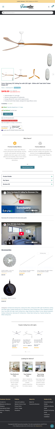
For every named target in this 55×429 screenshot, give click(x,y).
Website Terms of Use (20, 404)
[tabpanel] (16, 338)
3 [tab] (28, 351)
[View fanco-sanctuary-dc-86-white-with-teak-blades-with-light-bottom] (34, 74)
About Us (31, 402)
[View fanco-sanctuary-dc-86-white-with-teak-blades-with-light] (7, 74)
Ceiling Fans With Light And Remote (40, 307)
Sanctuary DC (13, 87)
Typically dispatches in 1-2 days (15, 107)
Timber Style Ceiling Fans (33, 313)
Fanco (3, 87)
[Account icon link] (48, 6)
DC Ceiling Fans (25, 309)
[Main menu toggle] (3, 6)
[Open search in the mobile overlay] (27, 12)
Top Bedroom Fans (14, 375)
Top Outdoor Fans (27, 375)
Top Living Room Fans (40, 375)
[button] (3, 151)
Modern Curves (39, 311)
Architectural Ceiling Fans (14, 307)
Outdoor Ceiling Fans (6, 313)
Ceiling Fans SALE (25, 307)
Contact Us (3, 402)
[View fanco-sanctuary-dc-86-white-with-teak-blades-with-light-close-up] (21, 74)
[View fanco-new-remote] (47, 74)
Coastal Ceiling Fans (15, 309)
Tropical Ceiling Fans (45, 313)
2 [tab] (27, 351)
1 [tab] (25, 351)
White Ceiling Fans (6, 314)
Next (53, 74)
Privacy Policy (18, 406)
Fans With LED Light (9, 311)
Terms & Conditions (19, 402)
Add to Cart (8, 114)
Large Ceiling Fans (30, 311)
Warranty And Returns (5, 404)
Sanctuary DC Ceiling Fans (19, 313)
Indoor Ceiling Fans (20, 311)
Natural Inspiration (48, 311)
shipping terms (38, 425)
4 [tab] (29, 351)
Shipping (2, 406)
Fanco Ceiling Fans (35, 309)
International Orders (5, 408)
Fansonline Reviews (34, 404)
